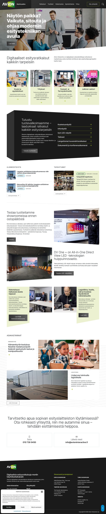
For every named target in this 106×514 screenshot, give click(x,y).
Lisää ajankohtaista (12, 195)
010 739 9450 (29, 442)
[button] (42, 491)
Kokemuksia (60, 4)
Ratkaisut (43, 4)
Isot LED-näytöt (64, 133)
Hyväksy (9, 507)
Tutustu (11, 239)
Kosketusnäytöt (64, 124)
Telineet (61, 137)
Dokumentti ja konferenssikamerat (72, 145)
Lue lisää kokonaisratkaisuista (18, 318)
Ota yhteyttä (93, 4)
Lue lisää (12, 43)
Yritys (77, 4)
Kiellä (22, 507)
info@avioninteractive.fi (77, 442)
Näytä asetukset (36, 507)
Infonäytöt (62, 129)
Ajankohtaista (69, 4)
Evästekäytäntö (17, 511)
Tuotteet (50, 4)
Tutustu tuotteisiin (30, 151)
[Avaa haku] (103, 4)
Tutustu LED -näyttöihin (64, 273)
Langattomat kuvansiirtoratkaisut (72, 141)
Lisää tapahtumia (59, 193)
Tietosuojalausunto (26, 511)
